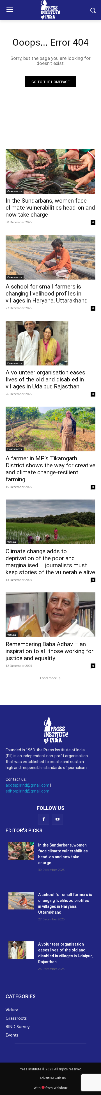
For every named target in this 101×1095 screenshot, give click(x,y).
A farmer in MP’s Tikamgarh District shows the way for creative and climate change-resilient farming (50, 469)
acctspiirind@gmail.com (27, 785)
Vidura (11, 542)
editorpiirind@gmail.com (27, 791)
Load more (48, 678)
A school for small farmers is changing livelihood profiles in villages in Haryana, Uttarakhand (47, 293)
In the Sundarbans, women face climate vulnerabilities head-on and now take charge (50, 207)
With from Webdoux (51, 1088)
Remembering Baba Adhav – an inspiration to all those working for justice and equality (49, 651)
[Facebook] (43, 819)
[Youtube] (57, 819)
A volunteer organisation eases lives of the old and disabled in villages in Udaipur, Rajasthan (45, 379)
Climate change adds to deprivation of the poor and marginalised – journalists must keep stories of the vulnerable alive (50, 562)
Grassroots (14, 191)
